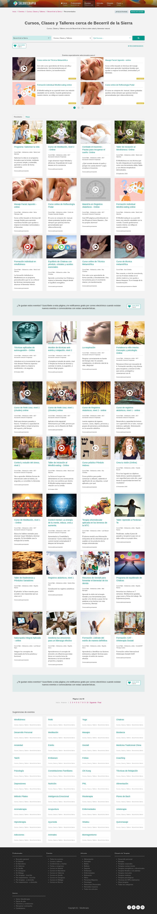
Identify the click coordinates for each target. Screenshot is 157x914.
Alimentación (88, 859)
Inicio (14, 11)
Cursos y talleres (56, 861)
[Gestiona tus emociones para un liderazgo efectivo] (61, 623)
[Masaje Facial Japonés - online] (27, 189)
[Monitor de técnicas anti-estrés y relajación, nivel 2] (61, 333)
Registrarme (122, 12)
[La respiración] (96, 333)
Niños (86, 877)
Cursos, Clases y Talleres (36, 11)
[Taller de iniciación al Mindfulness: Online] (130, 132)
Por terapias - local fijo (24, 875)
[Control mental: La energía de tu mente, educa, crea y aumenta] (61, 505)
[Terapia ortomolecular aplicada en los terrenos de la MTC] (96, 505)
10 (87, 702)
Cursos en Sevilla (56, 875)
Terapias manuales (125, 873)
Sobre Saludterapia (23, 899)
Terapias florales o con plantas (129, 871)
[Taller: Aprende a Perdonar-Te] (130, 505)
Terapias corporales (125, 864)
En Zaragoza (20, 871)
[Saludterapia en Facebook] (129, 907)
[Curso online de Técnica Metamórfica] (96, 247)
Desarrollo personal (125, 859)
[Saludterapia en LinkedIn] (138, 907)
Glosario (110, 4)
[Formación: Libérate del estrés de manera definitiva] (96, 623)
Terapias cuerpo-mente (126, 866)
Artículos (100, 4)
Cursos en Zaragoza (57, 877)
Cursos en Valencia (57, 873)
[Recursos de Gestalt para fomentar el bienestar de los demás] (96, 563)
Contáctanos (20, 908)
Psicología (87, 882)
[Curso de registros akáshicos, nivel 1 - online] (130, 393)
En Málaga (20, 873)
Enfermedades (89, 873)
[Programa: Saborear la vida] (27, 132)
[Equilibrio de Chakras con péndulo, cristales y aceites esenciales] (61, 247)
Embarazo (87, 871)
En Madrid (19, 861)
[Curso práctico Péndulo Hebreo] (96, 448)
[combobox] (31, 38)
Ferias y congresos (57, 866)
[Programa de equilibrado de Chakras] (130, 563)
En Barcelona (21, 864)
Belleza (86, 866)
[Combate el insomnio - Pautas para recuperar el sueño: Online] (96, 132)
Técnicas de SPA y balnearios (129, 880)
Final (99, 702)
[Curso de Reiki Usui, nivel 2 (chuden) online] (27, 393)
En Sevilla (19, 868)
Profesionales (76, 4)
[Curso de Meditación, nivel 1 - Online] (27, 505)
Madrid (135, 286)
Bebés (86, 864)
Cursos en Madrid (56, 868)
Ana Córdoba (127, 269)
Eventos (89, 4)
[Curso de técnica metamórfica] (130, 247)
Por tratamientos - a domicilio (26, 882)
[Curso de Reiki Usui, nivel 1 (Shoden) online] (61, 393)
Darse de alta (21, 901)
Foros (119, 4)
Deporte (87, 868)
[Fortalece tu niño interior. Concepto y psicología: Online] (130, 333)
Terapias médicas (124, 875)
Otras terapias (123, 882)
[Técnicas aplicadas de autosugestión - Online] (27, 333)
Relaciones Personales (92, 884)
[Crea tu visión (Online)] (130, 448)
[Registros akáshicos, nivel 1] (61, 563)
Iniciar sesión (138, 12)
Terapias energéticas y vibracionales (131, 868)
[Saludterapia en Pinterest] (143, 907)
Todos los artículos (91, 889)
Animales (87, 861)
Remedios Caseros (91, 887)
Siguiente (93, 702)
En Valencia (20, 866)
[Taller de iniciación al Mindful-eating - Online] (61, 448)
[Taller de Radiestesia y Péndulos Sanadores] (27, 563)
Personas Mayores (91, 880)
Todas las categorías (125, 884)
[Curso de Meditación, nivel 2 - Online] (61, 132)
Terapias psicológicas (126, 877)
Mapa (28, 117)
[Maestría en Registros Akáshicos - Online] (96, 189)
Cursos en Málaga (56, 880)
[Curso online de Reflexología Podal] (61, 189)
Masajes (121, 861)
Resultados (18, 117)
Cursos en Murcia (56, 882)
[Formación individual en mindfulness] (27, 247)
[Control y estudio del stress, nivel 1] (27, 448)
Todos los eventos (56, 859)
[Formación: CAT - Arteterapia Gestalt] (130, 623)
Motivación (88, 875)
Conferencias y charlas (58, 864)
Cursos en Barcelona (57, 871)
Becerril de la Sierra (54, 11)
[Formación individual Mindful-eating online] (130, 189)
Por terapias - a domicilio (25, 880)
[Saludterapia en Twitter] (134, 907)
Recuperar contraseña (24, 906)
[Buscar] (138, 38)
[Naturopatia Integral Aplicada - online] (27, 623)
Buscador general (22, 859)
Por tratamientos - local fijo (25, 877)
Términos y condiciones (24, 904)
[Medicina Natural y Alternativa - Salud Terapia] (24, 3)
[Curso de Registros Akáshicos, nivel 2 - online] (96, 393)
